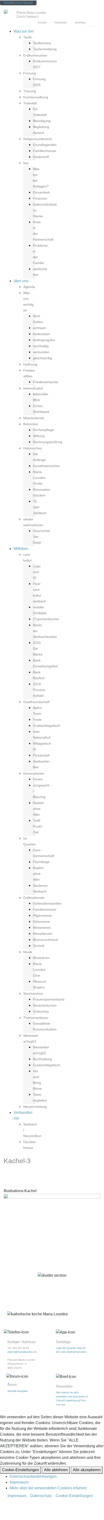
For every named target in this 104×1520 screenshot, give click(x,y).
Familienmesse (44, 151)
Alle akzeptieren (87, 1470)
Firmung (29, 73)
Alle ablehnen (56, 1470)
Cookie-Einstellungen (20, 1470)
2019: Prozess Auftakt (39, 690)
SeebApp (80, 22)
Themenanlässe (35, 1018)
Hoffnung (30, 364)
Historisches (32, 448)
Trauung (29, 91)
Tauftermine (42, 43)
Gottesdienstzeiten (47, 903)
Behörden (30, 424)
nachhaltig (41, 346)
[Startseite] (9, 12)
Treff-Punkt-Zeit (38, 826)
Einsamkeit (41, 192)
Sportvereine (33, 993)
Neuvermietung (35, 1107)
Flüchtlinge (41, 862)
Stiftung (39, 436)
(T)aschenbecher (46, 619)
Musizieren (41, 958)
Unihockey (41, 1011)
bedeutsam (41, 334)
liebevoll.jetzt (33, 388)
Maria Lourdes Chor (39, 969)
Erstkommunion (35, 55)
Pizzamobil (41, 755)
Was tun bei (24, 31)
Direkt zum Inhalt (18, 3)
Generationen (33, 773)
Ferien (38, 779)
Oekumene (41, 921)
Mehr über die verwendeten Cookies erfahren (48, 1488)
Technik (39, 946)
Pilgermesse (42, 915)
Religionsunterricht (37, 139)
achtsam (39, 328)
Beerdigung (42, 121)
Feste (37, 719)
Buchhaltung (42, 1059)
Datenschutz (41, 1496)
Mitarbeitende (33, 418)
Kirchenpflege (43, 430)
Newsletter (60, 22)
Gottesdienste (34, 898)
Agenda (29, 287)
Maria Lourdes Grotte (39, 477)
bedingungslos (44, 340)
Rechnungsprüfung (47, 442)
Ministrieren (42, 927)
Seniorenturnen (45, 1005)
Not (26, 163)
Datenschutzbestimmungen (33, 1476)
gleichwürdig (42, 358)
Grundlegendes (45, 145)
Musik (27, 952)
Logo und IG (37, 572)
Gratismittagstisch (46, 726)
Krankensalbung (35, 97)
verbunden (41, 352)
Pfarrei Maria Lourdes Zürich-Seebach (31, 14)
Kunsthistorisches (46, 466)
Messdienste (42, 934)
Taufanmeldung (45, 49)
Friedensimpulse (45, 382)
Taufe (27, 37)
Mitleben (21, 549)
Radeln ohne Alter (38, 808)
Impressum (19, 1482)
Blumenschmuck (45, 940)
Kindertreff (41, 157)
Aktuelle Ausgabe (17, 1391)
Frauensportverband (48, 999)
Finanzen (40, 198)
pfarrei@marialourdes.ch (22, 1351)
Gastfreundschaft (36, 702)
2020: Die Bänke (38, 648)
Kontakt (42, 22)
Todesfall (30, 103)
